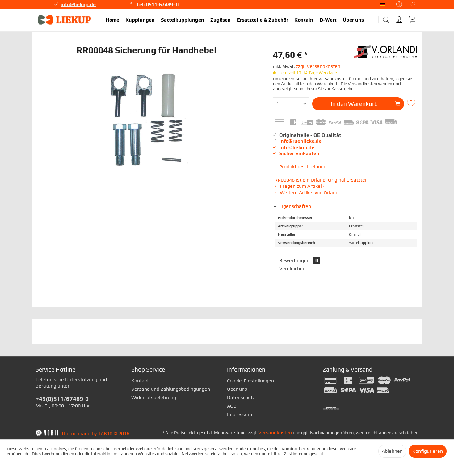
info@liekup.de (78, 4)
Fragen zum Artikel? (302, 186)
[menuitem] (396, 4)
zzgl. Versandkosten (318, 66)
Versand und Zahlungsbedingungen (170, 389)
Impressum (239, 414)
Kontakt (140, 381)
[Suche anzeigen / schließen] (386, 18)
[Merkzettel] (412, 5)
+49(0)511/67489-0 (62, 398)
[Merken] (412, 103)
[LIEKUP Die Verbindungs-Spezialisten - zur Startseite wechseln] (65, 20)
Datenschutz (241, 397)
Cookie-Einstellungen (250, 381)
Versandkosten (275, 433)
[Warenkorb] (412, 19)
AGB (232, 406)
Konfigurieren (427, 451)
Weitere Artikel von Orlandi (309, 193)
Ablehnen (392, 451)
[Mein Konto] (400, 18)
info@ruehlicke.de (300, 141)
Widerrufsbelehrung (153, 397)
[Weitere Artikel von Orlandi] (386, 54)
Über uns (237, 389)
